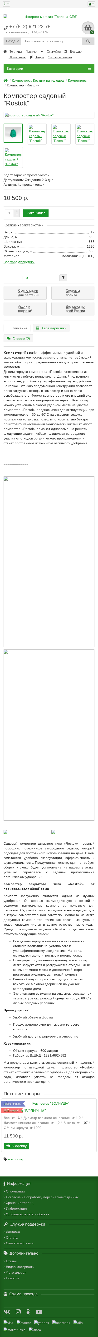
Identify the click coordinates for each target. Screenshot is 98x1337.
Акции (39, 57)
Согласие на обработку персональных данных (42, 1197)
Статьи (11, 1261)
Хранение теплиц (19, 1203)
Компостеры (77, 80)
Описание (19, 328)
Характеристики (54, 328)
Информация (16, 1208)
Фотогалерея (16, 1272)
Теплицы (15, 51)
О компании (15, 1191)
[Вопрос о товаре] (63, 277)
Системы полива (60, 57)
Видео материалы (20, 1267)
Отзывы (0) (21, 338)
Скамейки (53, 51)
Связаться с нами (20, 1243)
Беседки (75, 51)
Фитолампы (17, 57)
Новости (12, 1278)
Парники (31, 51)
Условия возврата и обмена (27, 1214)
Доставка (13, 1232)
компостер (16, 1159)
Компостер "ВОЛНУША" (25, 1111)
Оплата (12, 1237)
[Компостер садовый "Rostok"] (49, 115)
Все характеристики (19, 262)
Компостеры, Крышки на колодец (38, 80)
